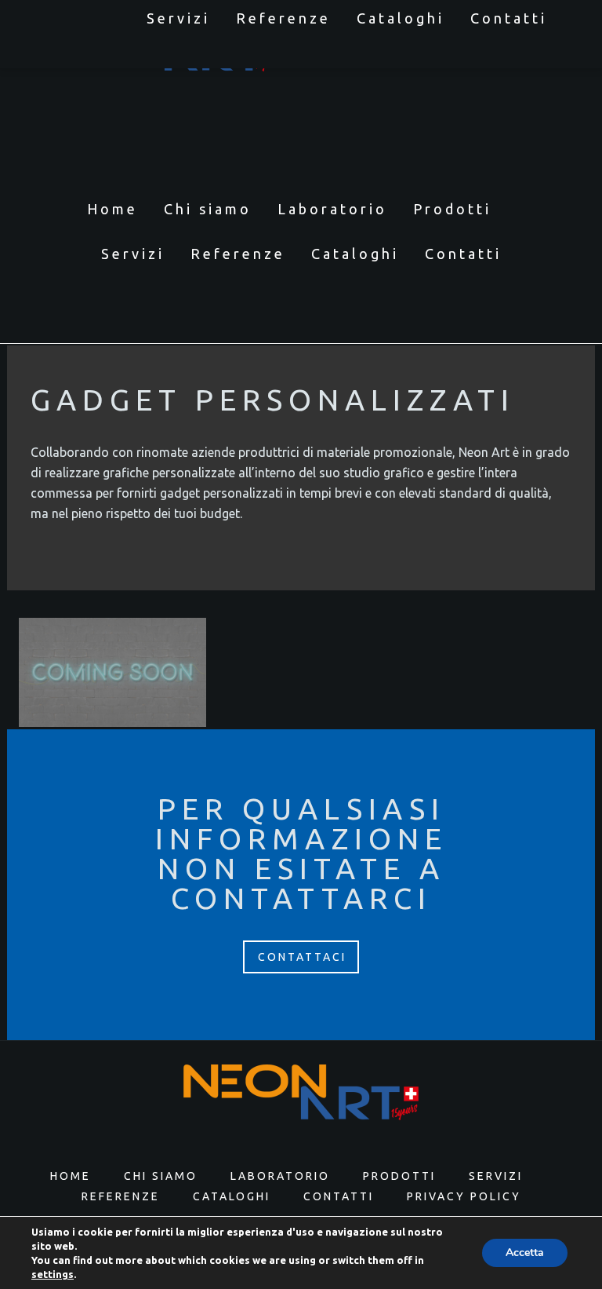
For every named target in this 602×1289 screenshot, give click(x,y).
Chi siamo (208, 209)
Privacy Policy (464, 1196)
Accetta (525, 1252)
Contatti (508, 18)
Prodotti (452, 209)
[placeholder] (112, 673)
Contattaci (302, 957)
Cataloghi (400, 18)
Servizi (178, 18)
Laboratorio (332, 209)
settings (52, 1274)
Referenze (283, 18)
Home (112, 209)
